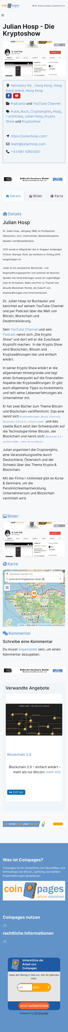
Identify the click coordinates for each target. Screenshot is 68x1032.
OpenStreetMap (45, 625)
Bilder (13, 516)
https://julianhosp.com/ (29, 136)
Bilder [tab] (37, 196)
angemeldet (27, 649)
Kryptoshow (31, 121)
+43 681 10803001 (25, 152)
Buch (25, 111)
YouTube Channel (47, 104)
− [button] (7, 579)
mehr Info (53, 772)
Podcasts (18, 104)
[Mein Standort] (43, 579)
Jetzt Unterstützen (34, 1005)
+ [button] (7, 573)
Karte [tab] (59, 196)
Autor (15, 111)
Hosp (57, 111)
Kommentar (20, 633)
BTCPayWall (41, 1013)
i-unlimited (14, 116)
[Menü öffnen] (5, 925)
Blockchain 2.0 (19, 754)
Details (14, 214)
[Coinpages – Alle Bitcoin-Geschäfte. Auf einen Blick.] (10, 6)
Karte (12, 564)
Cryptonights (41, 111)
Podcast (9, 335)
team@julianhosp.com (28, 144)
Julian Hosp (34, 116)
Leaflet (21, 625)
